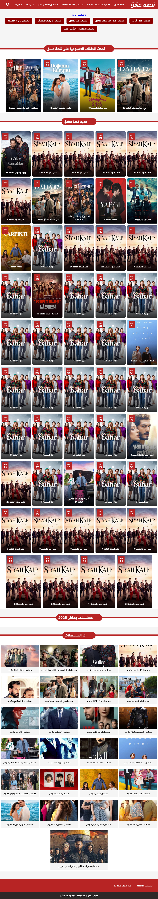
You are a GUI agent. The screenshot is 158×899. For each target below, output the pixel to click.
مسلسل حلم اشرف (141, 21)
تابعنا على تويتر (79, 15)
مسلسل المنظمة (145, 886)
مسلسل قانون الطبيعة (19, 21)
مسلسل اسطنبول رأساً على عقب (79, 29)
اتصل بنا (18, 4)
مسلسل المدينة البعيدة (72, 4)
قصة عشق (119, 4)
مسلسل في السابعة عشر (49, 21)
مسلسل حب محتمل (78, 21)
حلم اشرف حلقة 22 (122, 886)
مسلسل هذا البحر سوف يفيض (109, 21)
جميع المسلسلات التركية (98, 4)
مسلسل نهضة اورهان (48, 4)
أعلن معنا (30, 4)
